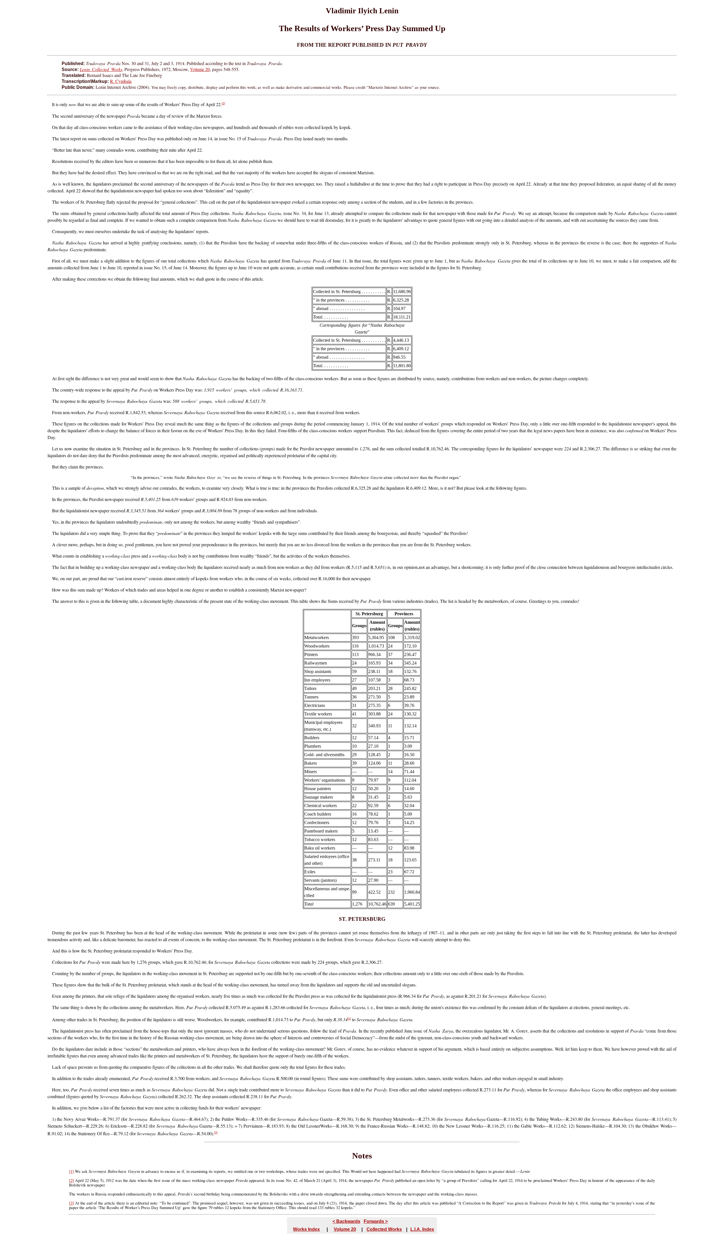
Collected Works (384, 1229)
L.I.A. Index (422, 1229)
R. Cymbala (121, 81)
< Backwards (346, 1221)
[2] (223, 103)
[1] (349, 1018)
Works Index (306, 1229)
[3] (215, 1132)
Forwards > (376, 1221)
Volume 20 (200, 69)
